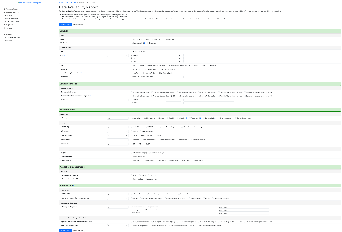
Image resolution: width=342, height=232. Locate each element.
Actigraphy (136, 118)
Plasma (143, 175)
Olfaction (182, 118)
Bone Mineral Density (244, 118)
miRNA (134, 135)
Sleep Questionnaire (226, 118)
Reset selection (78, 25)
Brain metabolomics (149, 140)
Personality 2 (209, 118)
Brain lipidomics (183, 140)
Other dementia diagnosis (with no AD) (259, 92)
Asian (196, 65)
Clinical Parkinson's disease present (181, 226)
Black (142, 65)
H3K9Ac (135, 131)
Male (143, 51)
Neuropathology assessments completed (162, 194)
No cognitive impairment (140, 92)
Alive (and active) (138, 43)
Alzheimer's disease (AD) (207, 92)
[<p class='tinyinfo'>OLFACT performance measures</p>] (186, 118)
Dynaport (162, 118)
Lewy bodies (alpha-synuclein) (176, 198)
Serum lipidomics (199, 140)
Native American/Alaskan (156, 65)
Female (134, 51)
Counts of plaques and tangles (152, 198)
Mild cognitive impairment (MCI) (164, 92)
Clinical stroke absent (158, 226)
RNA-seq (158, 135)
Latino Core (170, 39)
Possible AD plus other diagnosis (231, 92)
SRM (134, 144)
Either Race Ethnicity (166, 73)
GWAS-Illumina (152, 127)
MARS (148, 39)
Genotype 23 (149, 160)
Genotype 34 (186, 160)
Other (203, 65)
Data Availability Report (13, 18)
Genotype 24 (161, 160)
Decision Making (149, 118)
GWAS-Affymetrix (138, 127)
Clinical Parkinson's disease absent (209, 226)
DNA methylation (147, 131)
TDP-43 (207, 198)
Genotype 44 (199, 160)
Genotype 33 (174, 160)
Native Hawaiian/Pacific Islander (179, 65)
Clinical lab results (138, 157)
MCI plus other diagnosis (187, 92)
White (134, 65)
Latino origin (136, 69)
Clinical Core (158, 39)
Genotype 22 (136, 160)
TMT (140, 144)
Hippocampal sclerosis (221, 198)
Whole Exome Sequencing (170, 127)
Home (61, 2)
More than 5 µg (137, 179)
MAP (140, 39)
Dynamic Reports (71, 2)
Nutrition (172, 118)
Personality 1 (195, 118)
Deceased (152, 43)
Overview (8, 15)
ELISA (148, 144)
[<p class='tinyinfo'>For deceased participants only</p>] (74, 185)
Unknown (212, 65)
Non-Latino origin (151, 69)
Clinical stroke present (140, 226)
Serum (134, 175)
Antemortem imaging (139, 153)
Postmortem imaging (158, 153)
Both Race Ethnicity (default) (143, 73)
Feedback (8, 40)
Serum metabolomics (167, 140)
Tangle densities (195, 198)
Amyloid (135, 198)
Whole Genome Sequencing (192, 127)
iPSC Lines (152, 175)
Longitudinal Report (12, 21)
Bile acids (135, 140)
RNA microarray (146, 135)
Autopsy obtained (138, 194)
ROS (133, 39)
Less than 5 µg (152, 179)
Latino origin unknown (168, 69)
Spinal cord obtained (187, 194)
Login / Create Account (13, 37)
